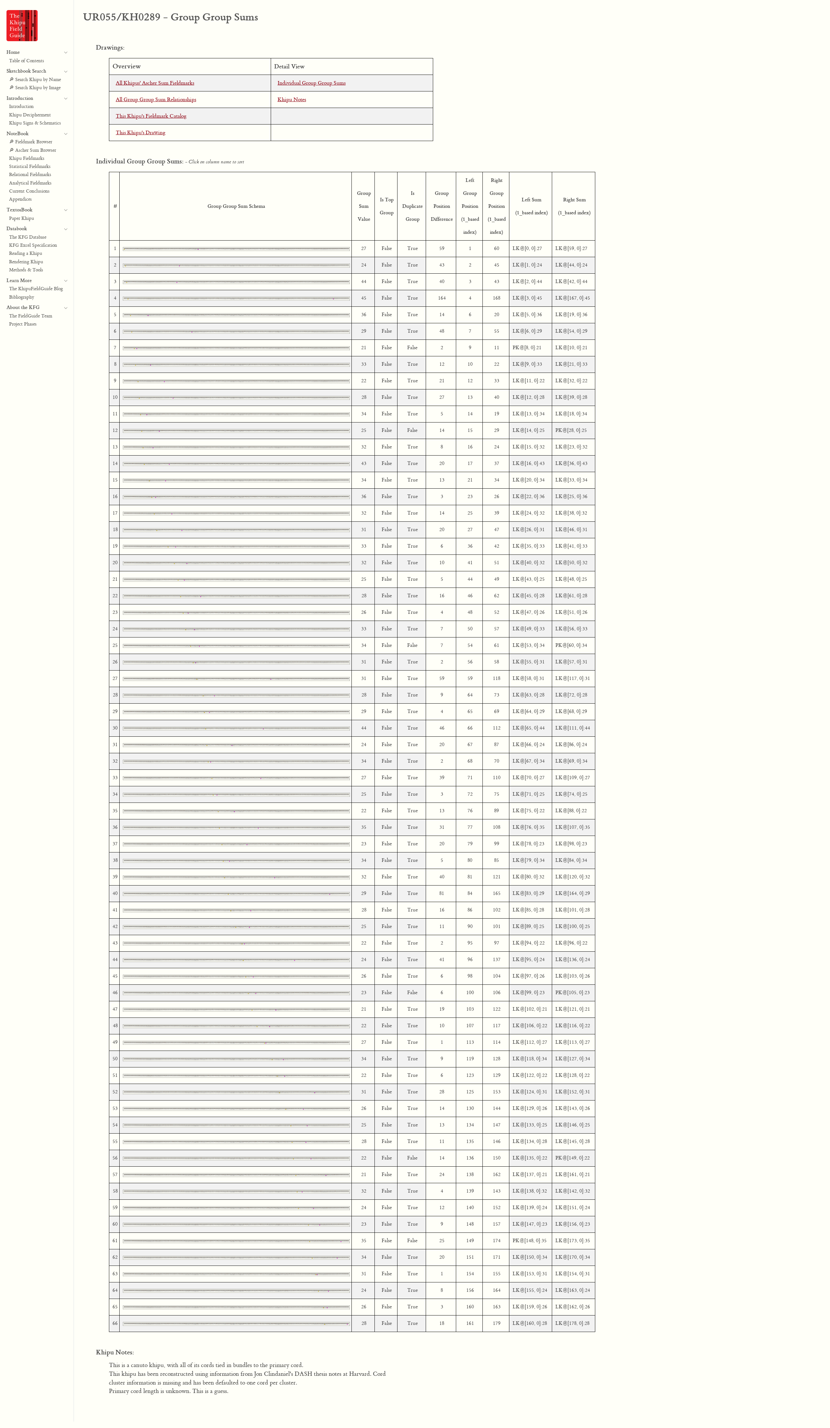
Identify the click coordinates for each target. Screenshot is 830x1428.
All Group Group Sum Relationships (156, 99)
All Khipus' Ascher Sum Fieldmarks (155, 83)
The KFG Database (27, 237)
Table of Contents (26, 61)
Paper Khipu (21, 218)
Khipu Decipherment (30, 115)
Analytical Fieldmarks (30, 183)
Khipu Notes (292, 99)
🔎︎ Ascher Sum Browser (32, 150)
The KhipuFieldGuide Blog (36, 289)
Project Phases (23, 324)
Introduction (21, 107)
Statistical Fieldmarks (30, 167)
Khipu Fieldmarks (26, 158)
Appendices (20, 199)
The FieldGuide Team (30, 316)
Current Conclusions (29, 191)
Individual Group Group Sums (312, 83)
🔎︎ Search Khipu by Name (35, 80)
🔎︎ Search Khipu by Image (35, 88)
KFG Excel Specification (33, 245)
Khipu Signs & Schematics (35, 123)
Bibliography (21, 297)
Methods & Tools (26, 270)
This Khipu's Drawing (140, 132)
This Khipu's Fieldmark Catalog (151, 116)
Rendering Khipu (26, 262)
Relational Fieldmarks (30, 175)
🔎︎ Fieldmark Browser (30, 142)
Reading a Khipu (25, 253)
